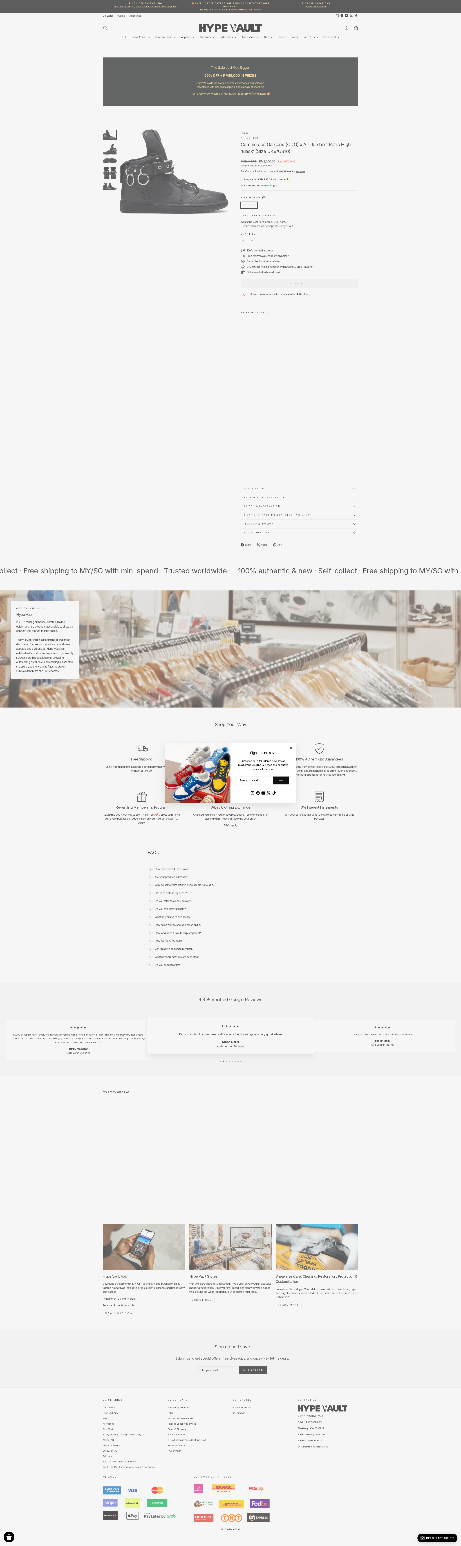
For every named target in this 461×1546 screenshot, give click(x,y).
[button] (437, 1538)
